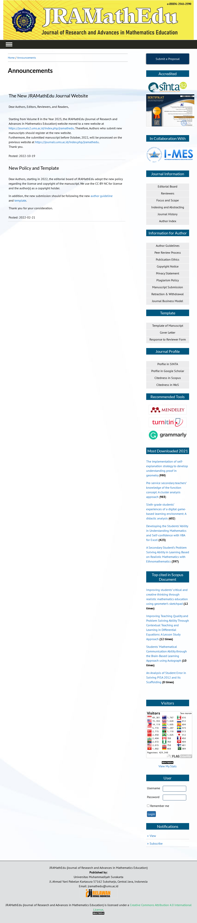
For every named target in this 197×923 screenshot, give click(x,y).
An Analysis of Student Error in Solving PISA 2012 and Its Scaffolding (166, 677)
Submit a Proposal (168, 59)
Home (11, 57)
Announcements (26, 57)
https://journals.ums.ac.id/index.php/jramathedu (67, 142)
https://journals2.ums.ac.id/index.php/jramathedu (41, 128)
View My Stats (168, 766)
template (20, 200)
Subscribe (156, 843)
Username (153, 788)
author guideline (102, 196)
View (153, 836)
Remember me (159, 806)
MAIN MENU (9, 44)
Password (153, 797)
